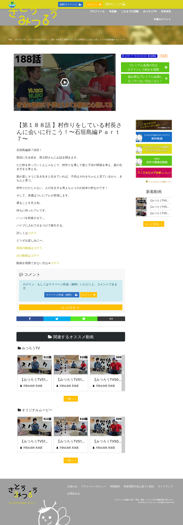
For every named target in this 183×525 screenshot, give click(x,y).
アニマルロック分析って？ (160, 181)
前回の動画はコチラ (29, 248)
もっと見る (152, 224)
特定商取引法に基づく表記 (139, 486)
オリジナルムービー (38, 39)
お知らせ (72, 486)
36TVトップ (113, 4)
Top (10, 39)
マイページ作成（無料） (59, 294)
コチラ (32, 233)
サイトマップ (165, 486)
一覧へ (69, 399)
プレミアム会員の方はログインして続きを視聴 (143, 67)
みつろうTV (20, 39)
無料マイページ (68, 4)
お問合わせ (73, 493)
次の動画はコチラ (27, 255)
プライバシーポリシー (93, 486)
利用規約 (115, 486)
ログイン (87, 294)
